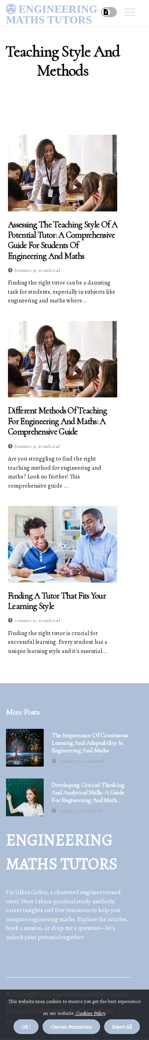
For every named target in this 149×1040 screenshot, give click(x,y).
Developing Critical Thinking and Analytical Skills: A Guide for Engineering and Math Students (88, 792)
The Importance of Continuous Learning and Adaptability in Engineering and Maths (90, 743)
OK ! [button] (26, 1026)
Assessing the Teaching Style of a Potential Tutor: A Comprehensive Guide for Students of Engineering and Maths (62, 240)
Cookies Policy (90, 1013)
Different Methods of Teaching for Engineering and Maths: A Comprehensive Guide (57, 421)
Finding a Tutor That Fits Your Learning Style (57, 601)
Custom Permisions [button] (71, 1026)
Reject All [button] (122, 1026)
